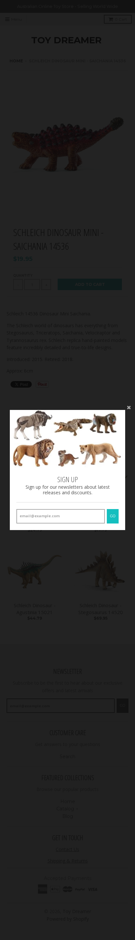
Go (112, 516)
